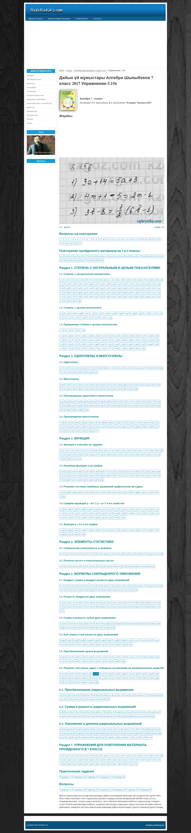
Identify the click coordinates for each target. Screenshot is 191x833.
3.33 (130, 454)
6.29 (107, 699)
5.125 (129, 644)
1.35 (141, 284)
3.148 (82, 530)
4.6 (84, 554)
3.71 (118, 475)
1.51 (130, 288)
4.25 (84, 566)
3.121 (69, 513)
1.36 (147, 284)
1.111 (153, 313)
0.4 (75, 256)
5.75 (79, 623)
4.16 (138, 554)
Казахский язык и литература (39, 103)
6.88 (90, 733)
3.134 (156, 513)
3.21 (62, 454)
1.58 (67, 292)
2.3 (70, 368)
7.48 (113, 764)
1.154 (156, 340)
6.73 (107, 729)
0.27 (84, 260)
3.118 (149, 509)
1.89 (141, 296)
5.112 (142, 640)
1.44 (90, 288)
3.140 (96, 517)
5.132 (102, 657)
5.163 (142, 673)
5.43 (107, 602)
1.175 (96, 348)
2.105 (82, 422)
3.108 (82, 509)
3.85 (96, 480)
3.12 (115, 450)
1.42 (79, 288)
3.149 (89, 530)
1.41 (73, 288)
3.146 (69, 530)
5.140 (156, 657)
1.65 (107, 292)
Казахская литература (36, 99)
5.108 (116, 640)
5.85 (135, 623)
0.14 (122, 256)
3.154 (122, 530)
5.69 (152, 606)
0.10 (99, 256)
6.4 (75, 695)
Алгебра (30, 75)
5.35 (62, 602)
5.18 (149, 586)
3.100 (136, 492)
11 (108, 239)
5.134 (116, 657)
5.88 (152, 623)
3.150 (96, 530)
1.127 (75, 336)
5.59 (96, 606)
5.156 (96, 673)
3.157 (142, 530)
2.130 (149, 426)
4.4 (75, 554)
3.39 (62, 459)
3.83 (84, 480)
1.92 (158, 296)
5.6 (84, 586)
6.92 (113, 733)
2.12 (115, 368)
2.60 (135, 389)
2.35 (96, 384)
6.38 (107, 712)
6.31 (67, 712)
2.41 (130, 384)
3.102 (149, 492)
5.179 (149, 678)
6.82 (158, 729)
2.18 (149, 368)
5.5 (80, 586)
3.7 (89, 450)
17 (136, 239)
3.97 (118, 492)
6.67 (73, 729)
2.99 (73, 410)
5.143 (75, 661)
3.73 (130, 475)
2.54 (101, 389)
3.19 (155, 450)
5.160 (122, 673)
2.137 (96, 431)
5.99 (113, 627)
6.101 (62, 737)
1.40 (67, 288)
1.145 (96, 340)
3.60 (158, 471)
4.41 (141, 566)
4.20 (160, 554)
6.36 (96, 712)
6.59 (124, 716)
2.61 (62, 401)
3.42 (79, 459)
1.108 (133, 313)
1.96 (79, 301)
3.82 (79, 480)
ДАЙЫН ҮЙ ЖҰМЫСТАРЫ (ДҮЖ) (59, 19)
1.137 (142, 336)
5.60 (101, 606)
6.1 (61, 695)
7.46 (101, 764)
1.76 (67, 296)
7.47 (107, 764)
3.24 (79, 454)
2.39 (118, 384)
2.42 (135, 384)
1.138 (149, 336)
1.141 (69, 340)
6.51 (79, 716)
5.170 (89, 678)
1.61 (84, 292)
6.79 (141, 729)
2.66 (90, 401)
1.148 (116, 340)
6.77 (130, 729)
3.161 (69, 534)
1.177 (109, 348)
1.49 (118, 288)
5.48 (135, 602)
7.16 (138, 755)
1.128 (82, 336)
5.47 (130, 602)
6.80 (147, 729)
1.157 (75, 344)
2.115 (149, 422)
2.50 (79, 389)
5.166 (62, 678)
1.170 (62, 348)
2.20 (160, 368)
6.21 (62, 699)
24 (66, 243)
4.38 (124, 566)
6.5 (80, 695)
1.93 (62, 301)
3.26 (90, 454)
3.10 (104, 450)
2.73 (130, 401)
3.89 (73, 492)
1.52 (135, 288)
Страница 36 (119, 776)
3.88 (67, 492)
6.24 (79, 699)
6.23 (73, 699)
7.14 (126, 755)
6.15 (132, 695)
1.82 (101, 296)
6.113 (142, 737)
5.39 (84, 602)
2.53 (96, 389)
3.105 (62, 509)
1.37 (152, 284)
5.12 (115, 586)
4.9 (98, 554)
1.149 (122, 340)
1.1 (61, 279)
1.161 (102, 344)
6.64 (152, 716)
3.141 (102, 517)
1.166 (136, 344)
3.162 (75, 534)
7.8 (94, 755)
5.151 (62, 673)
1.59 (73, 292)
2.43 (141, 384)
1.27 (96, 284)
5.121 (102, 644)
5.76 (84, 623)
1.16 (138, 279)
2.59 (130, 389)
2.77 (152, 401)
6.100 (158, 733)
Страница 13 (65, 776)
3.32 (124, 454)
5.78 (96, 623)
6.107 (102, 737)
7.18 (149, 755)
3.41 (73, 459)
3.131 (136, 513)
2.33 (84, 384)
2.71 (118, 401)
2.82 (79, 405)
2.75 (141, 401)
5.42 (101, 602)
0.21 (156, 256)
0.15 (127, 256)
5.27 (96, 590)
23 (61, 243)
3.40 (67, 459)
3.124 (89, 513)
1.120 (109, 317)
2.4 (75, 368)
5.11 (109, 586)
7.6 (84, 755)
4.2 (66, 554)
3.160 (62, 534)
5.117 (75, 644)
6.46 (152, 712)
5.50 (147, 602)
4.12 (115, 554)
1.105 (113, 313)
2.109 (109, 422)
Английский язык (34, 79)
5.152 (69, 673)
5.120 (96, 644)
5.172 (102, 678)
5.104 (89, 640)
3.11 (109, 450)
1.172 (75, 348)
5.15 (132, 586)
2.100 (79, 410)
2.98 (67, 410)
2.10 (104, 368)
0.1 (61, 256)
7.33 (130, 759)
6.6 (84, 695)
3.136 (69, 517)
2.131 (156, 426)
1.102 (92, 313)
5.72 (62, 623)
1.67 (118, 292)
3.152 (109, 530)
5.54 (67, 606)
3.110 (96, 509)
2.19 (155, 368)
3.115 (129, 509)
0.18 (144, 256)
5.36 (67, 602)
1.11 (109, 279)
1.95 (73, 301)
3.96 (113, 492)
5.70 (158, 606)
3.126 (102, 513)
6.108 (109, 737)
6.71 (96, 729)
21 (155, 239)
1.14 (126, 279)
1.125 (62, 336)
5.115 (62, 644)
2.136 (89, 431)
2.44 (147, 384)
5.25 (84, 590)
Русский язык (32, 115)
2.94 (147, 405)
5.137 (136, 657)
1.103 (99, 313)
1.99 (73, 313)
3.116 (136, 509)
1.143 (82, 340)
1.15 (132, 279)
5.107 (109, 640)
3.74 (135, 475)
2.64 (79, 401)
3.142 (109, 517)
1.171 (69, 348)
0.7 (84, 256)
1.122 (69, 330)
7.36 (147, 759)
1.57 (62, 292)
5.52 (158, 602)
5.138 (142, 657)
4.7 (89, 554)
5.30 (113, 590)
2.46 (158, 384)
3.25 (84, 454)
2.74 (135, 401)
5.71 (62, 611)
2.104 (75, 422)
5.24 (79, 590)
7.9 (98, 755)
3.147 (75, 530)
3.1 (61, 450)
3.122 (75, 513)
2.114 (142, 422)
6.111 (129, 737)
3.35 (141, 454)
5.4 (75, 586)
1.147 (109, 340)
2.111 (122, 422)
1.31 (118, 284)
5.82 (118, 623)
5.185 (89, 682)
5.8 (94, 586)
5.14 (126, 586)
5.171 (96, 678)
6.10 (104, 695)
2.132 (62, 431)
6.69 (84, 729)
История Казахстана (35, 95)
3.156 (136, 530)
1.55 (152, 288)
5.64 (124, 606)
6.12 (115, 695)
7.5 (80, 755)
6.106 (96, 737)
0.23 (62, 260)
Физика (30, 119)
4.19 (155, 554)
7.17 (143, 755)
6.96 (135, 733)
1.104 (106, 313)
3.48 (90, 471)
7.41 (73, 764)
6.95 (130, 733)
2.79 (62, 405)
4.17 (143, 554)
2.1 (61, 368)
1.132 (109, 336)
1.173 (82, 348)
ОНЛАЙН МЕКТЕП (82, 19)
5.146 (96, 661)
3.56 (135, 471)
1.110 (146, 313)
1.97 (62, 313)
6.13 (121, 695)
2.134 (75, 431)
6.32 (73, 712)
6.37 (101, 712)
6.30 (62, 712)
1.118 (96, 317)
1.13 (121, 279)
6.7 (89, 695)
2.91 (130, 405)
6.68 (79, 729)
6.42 (130, 712)
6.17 (143, 695)
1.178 (116, 348)
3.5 (80, 450)
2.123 (102, 426)
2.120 (82, 426)
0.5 (80, 256)
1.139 (156, 336)
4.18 (149, 554)
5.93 (79, 627)
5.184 (82, 682)
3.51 (107, 471)
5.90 (62, 627)
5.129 (82, 657)
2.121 (89, 426)
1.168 (149, 344)
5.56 (79, 606)
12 (113, 239)
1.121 (62, 330)
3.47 (84, 471)
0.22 (161, 256)
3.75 (141, 475)
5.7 (89, 586)
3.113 (116, 509)
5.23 (73, 590)
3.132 (142, 513)
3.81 (73, 480)
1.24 (79, 284)
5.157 (102, 673)
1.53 (141, 288)
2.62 (67, 401)
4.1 (61, 554)
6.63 (147, 716)
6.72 (101, 729)
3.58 (147, 471)
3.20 (160, 450)
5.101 (69, 640)
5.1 (61, 586)
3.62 (67, 475)
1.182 (142, 348)
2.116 (156, 422)
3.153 (116, 530)
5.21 (62, 590)
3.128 (116, 513)
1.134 (122, 336)
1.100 (79, 313)
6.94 (124, 733)
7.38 (158, 759)
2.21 (62, 372)
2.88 (113, 405)
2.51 (84, 389)
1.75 (62, 296)
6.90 (101, 733)
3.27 (96, 454)
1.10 (104, 279)
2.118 (69, 426)
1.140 (62, 340)
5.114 (156, 640)
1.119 (102, 317)
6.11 (109, 695)
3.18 (149, 450)
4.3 (70, 554)
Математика (32, 111)
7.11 (109, 755)
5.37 (73, 602)
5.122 (109, 644)
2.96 (158, 405)
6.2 (66, 695)
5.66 (135, 606)
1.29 (107, 284)
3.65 (84, 475)
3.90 (79, 492)
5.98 (107, 627)
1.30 (113, 284)
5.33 (130, 590)
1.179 (122, 348)
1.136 (136, 336)
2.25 (84, 372)
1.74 (158, 292)
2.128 (136, 426)
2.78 (158, 401)
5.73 (67, 623)
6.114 (149, 737)
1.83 (107, 296)
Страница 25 (92, 776)
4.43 (152, 566)
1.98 (67, 313)
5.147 (102, 661)
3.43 (62, 471)
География (31, 87)
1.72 (147, 292)
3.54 (124, 471)
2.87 (107, 405)
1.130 (96, 336)
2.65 (84, 401)
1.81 (96, 296)
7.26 (90, 759)
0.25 (73, 260)
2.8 (94, 368)
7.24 (79, 759)
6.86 (79, 733)
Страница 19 (79, 776)
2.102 (62, 422)
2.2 (66, 368)
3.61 (62, 475)
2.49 (73, 389)
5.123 (116, 644)
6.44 (141, 712)
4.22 (67, 566)
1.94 (67, 301)
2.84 (90, 405)
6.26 (90, 699)
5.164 (149, 673)
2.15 (132, 368)
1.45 (96, 288)
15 (127, 239)
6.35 (90, 712)
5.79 (101, 623)
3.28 (101, 454)
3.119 (156, 509)
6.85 (73, 733)
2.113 (136, 422)
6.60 (130, 716)
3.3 (70, 450)
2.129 (142, 426)
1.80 (90, 296)
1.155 (62, 344)
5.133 (109, 657)
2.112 (129, 422)
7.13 (121, 755)
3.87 (62, 492)
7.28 (101, 759)
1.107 (126, 313)
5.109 (122, 640)
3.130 (129, 513)
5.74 (73, 623)
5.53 (62, 606)
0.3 (70, 256)
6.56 (107, 716)
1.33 (130, 284)
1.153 (149, 340)
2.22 (67, 372)
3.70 (113, 475)
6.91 (107, 733)
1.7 (89, 279)
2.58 (124, 389)
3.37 (152, 454)
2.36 (101, 384)
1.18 (149, 279)
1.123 (75, 330)
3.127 (109, 513)
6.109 (116, 737)
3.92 (90, 492)
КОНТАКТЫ (97, 19)
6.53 (90, 716)
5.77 (90, 623)
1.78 (79, 296)
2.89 (118, 405)
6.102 (69, 737)
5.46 (124, 602)
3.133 (149, 513)
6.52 (84, 716)
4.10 (104, 554)
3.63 (73, 475)
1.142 (75, 340)
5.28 (101, 590)
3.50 (101, 471)
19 (145, 239)
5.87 (147, 623)
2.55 (107, 389)
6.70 (90, 729)
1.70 (135, 292)
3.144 (122, 517)
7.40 (67, 764)
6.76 (124, 729)
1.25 (84, 284)
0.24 (67, 260)
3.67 (96, 475)
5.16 (138, 586)
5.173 (109, 678)
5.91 (67, 627)
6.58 (118, 716)
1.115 (75, 317)
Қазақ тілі (31, 107)
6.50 (73, 716)
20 (150, 239)
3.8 (94, 450)
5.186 (96, 682)
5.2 (66, 586)
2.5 (80, 368)
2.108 (102, 422)
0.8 (89, 256)
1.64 (101, 292)
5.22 (67, 590)
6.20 (160, 695)
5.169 (82, 678)
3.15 (132, 450)
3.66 (90, 475)
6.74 (113, 729)
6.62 (141, 716)
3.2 (66, 450)
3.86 (101, 480)
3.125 (96, 513)
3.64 (79, 475)
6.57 (113, 716)
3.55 (130, 471)
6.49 (67, 716)
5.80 (107, 623)
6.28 (101, 699)
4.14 (126, 554)
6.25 (84, 699)
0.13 (116, 256)
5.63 (118, 606)
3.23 (73, 454)
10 (103, 239)
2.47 (62, 389)
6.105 (89, 737)
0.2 (66, 256)
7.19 (155, 755)
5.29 (107, 590)
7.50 (124, 764)
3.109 (89, 509)
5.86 (141, 623)
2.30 (67, 384)
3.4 (75, 450)
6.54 (96, 716)
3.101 (142, 492)
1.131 (102, 336)
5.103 (82, 640)
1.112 (159, 313)
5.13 (121, 586)
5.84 (130, 623)
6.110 (122, 737)
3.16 (138, 450)
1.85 (118, 296)
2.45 (152, 384)
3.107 (75, 509)
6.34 (84, 712)
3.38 (158, 454)
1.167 (142, 344)
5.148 (109, 661)
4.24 (79, 566)
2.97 (62, 410)
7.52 (135, 764)
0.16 (133, 256)
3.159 (156, 530)
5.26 (90, 590)
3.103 (156, 492)
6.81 (152, 729)
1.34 (135, 284)
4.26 (90, 566)
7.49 (118, 764)
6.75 (118, 729)
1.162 (109, 344)
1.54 (147, 288)
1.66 (113, 292)
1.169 (156, 344)
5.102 (75, 640)
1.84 (113, 296)
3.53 (118, 471)
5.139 (149, 657)
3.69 (107, 475)
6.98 (147, 733)
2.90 (124, 405)
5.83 (124, 623)
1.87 (130, 296)
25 (71, 243)
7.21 (62, 759)
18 (141, 239)
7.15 (132, 755)
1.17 (143, 279)
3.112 (109, 509)
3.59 (152, 471)
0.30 (101, 260)
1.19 (155, 279)
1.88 (135, 296)
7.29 (107, 759)
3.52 (113, 471)
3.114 (122, 509)
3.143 (116, 517)
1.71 (141, 292)
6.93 (118, 733)
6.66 (67, 729)
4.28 (101, 566)
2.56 (113, 389)
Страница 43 (132, 789)
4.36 (113, 566)
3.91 (84, 492)
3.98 (124, 492)
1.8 (94, 279)
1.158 (82, 344)
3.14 (126, 450)
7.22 (67, 759)
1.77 (73, 296)
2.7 (89, 368)
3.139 (89, 517)
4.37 (118, 566)
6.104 (82, 737)
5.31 (118, 590)
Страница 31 (105, 776)
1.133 (116, 336)
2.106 (89, 422)
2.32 (79, 384)
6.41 (124, 712)
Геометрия (31, 91)
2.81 (73, 405)
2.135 (82, 431)
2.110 (116, 422)
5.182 (69, 682)
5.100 (62, 640)
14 (122, 239)
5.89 (158, 623)
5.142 (69, 661)
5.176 (129, 678)
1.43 (84, 288)
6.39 (113, 712)
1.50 (124, 288)
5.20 (160, 586)
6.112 (136, 737)
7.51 (130, 764)
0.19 (150, 256)
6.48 (62, 716)
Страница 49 (145, 789)
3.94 (101, 492)
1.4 (75, 279)
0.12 (110, 256)
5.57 (84, 606)
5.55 (73, 606)
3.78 (158, 475)
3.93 (96, 492)
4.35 (107, 566)
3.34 (135, 454)
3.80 (67, 480)
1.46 (101, 288)
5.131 (96, 657)
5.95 (90, 627)
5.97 (101, 627)
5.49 (141, 602)
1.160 (96, 344)
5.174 (116, 678)
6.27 (96, 699)
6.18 (149, 695)
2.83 (84, 405)
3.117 (142, 509)
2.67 (96, 401)
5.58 (90, 606)
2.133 (69, 431)
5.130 (89, 657)
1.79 (84, 296)
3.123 (82, 513)
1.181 (136, 348)
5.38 (79, 602)
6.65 (62, 729)
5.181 (62, 682)
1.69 (130, 292)
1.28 (101, 284)
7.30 (113, 759)
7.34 (135, 759)
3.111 (102, 509)
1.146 (102, 340)
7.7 (89, 755)
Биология (31, 83)
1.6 (84, 279)
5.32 (124, 590)
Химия (29, 123)
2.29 (62, 384)
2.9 (98, 368)
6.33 (79, 712)
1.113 (62, 317)
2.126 (122, 426)
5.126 (62, 657)
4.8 (94, 554)
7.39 (62, 764)
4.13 (121, 554)
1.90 (147, 296)
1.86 (124, 296)
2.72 (124, 401)
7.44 (90, 764)
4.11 (109, 554)
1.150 (129, 340)
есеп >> (159, 227)
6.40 (118, 712)
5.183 (75, 682)
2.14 (126, 368)
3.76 (147, 475)
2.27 (96, 372)
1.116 (82, 317)
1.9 (98, 279)
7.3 (70, 755)
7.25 (84, 759)
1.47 (107, 288)
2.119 (75, 426)
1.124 (82, 330)
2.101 (86, 410)
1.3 (70, 279)
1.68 (124, 292)
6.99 (152, 733)
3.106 (69, 509)
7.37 (152, 759)
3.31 (118, 454)
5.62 (113, 606)
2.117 (62, 426)
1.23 (73, 284)
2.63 (73, 401)
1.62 (90, 292)
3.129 (122, 513)
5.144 (82, 661)
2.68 (101, 401)
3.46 (79, 471)
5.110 (129, 640)
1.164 (122, 344)
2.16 (138, 368)
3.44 (67, 471)
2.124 (109, 426)
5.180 (156, 678)
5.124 (122, 644)
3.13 (121, 450)
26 (75, 243)
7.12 (115, 755)
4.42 (147, 566)
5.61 (107, 606)
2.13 (121, 368)
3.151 (102, 530)
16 (131, 239)
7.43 (84, 764)
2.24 (79, 372)
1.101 (86, 313)
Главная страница (35, 19)
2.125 (116, 426)
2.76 (147, 401)
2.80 (67, 405)
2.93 (141, 405)
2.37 (107, 384)
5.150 (122, 661)
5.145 (89, 661)
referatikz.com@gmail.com (155, 825)
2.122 (96, 426)
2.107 (96, 422)
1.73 (152, 292)
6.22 (67, 699)
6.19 (155, 695)
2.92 (135, 405)
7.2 (66, 755)
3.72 (124, 475)
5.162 (136, 673)
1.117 (89, 317)
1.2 (66, 279)
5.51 (152, 602)
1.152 (142, 340)
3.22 (67, 454)
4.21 (62, 566)
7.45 (96, 764)
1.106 (119, 313)
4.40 (135, 566)
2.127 (129, 426)
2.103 (69, 422)
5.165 (156, 673)
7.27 (96, 759)
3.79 (62, 480)
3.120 (62, 513)
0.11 (105, 256)
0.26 (79, 260)
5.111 (136, 640)
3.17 (143, 450)
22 (160, 239)
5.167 (69, 678)
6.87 (84, 733)
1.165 (129, 344)
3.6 (84, 450)
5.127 (69, 657)
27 (80, 243)
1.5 (80, 279)
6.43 (135, 712)
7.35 (141, 759)
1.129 (89, 336)
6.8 (94, 695)
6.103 (75, 737)
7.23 (73, 759)
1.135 (129, 336)
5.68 (147, 606)
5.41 (96, 602)
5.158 (109, 673)
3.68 (101, 475)
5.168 (75, 678)
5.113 (149, 640)
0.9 (94, 256)
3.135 (62, 517)
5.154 (82, 673)
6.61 (135, 716)
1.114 (69, 317)
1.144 (89, 340)
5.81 (113, 623)
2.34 (90, 384)
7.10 (104, 755)
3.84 (90, 480)
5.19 (155, 586)
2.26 (90, 372)
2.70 (113, 401)
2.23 (73, 372)
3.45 (73, 471)
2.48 (67, 389)
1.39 (62, 288)
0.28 (90, 260)
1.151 (136, 340)
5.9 (98, 586)
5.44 (113, 602)
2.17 (143, 368)
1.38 (158, 284)
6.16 (138, 695)
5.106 (102, 640)
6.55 (101, 716)
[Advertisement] (95, 43)
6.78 (135, 729)
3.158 (149, 530)
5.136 (129, 657)
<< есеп (64, 227)
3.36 (147, 454)
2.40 (124, 384)
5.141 (62, 661)
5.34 (135, 590)
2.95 (152, 405)
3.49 (96, 471)
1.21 (62, 284)
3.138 (82, 517)
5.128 (75, 657)
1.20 (160, 279)
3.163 (82, 534)
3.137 (75, 517)
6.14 (126, 695)
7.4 (75, 755)
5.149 (116, 661)
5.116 (69, 644)
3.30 (113, 454)
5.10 (104, 586)
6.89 (96, 733)
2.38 (113, 384)
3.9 (98, 450)
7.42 (79, 764)
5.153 (75, 673)
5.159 (116, 673)
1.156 (69, 344)
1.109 (139, 313)
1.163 (116, 344)
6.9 (98, 695)
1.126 (69, 336)
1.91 (152, 296)
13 (117, 239)
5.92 (73, 627)
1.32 (124, 284)
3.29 (107, 454)
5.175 (122, 678)
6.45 (147, 712)
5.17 (143, 586)
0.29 (96, 260)
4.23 (73, 566)
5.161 (129, 673)
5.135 (122, 657)
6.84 (67, 733)
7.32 (124, 759)
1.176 (102, 348)
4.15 (132, 554)
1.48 (113, 288)
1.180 (129, 348)
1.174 (89, 348)
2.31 (73, 384)
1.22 (67, 284)
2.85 (96, 405)
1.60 (79, 292)
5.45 (118, 602)
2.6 (84, 368)
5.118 (82, 644)
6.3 (70, 695)
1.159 (89, 344)
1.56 (158, 288)
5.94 (84, 627)
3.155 (129, 530)
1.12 (115, 279)
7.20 (160, 755)
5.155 (89, 673)
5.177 (136, 678)
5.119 (89, 644)
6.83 (62, 733)
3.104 (62, 496)
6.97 (141, 733)
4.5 (80, 554)
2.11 (109, 368)
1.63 (96, 292)
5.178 (142, 678)
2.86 (101, 405)
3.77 (152, 475)
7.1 (61, 755)
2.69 (107, 401)
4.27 (96, 566)
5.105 (96, 640)
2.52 (90, 389)
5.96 (96, 627)
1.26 (90, 284)
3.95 (107, 492)
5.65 (130, 606)
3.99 (130, 492)
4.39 (130, 566)
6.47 (158, 712)
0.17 (139, 256)
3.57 (141, 471)
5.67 (141, 606)
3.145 (62, 530)
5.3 (70, 586)
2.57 (118, 389)
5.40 (90, 602)
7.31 (118, 759)
